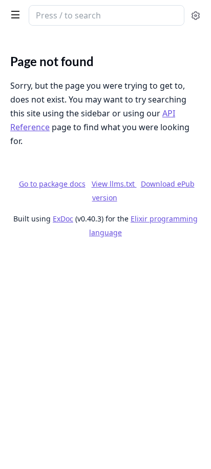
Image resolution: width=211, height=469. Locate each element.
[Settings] (196, 16)
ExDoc (63, 218)
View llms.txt (114, 184)
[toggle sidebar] (13, 14)
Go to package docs (52, 184)
